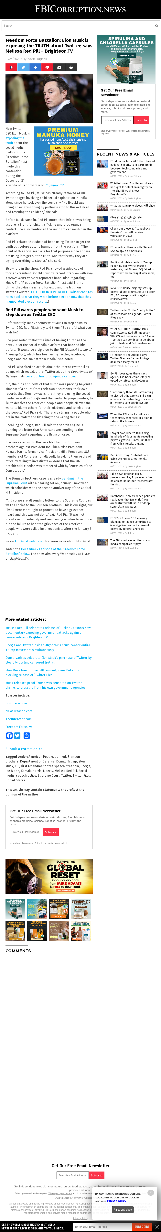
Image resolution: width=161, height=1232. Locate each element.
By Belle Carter (131, 255)
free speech (56, 766)
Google (85, 766)
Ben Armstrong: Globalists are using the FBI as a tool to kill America (129, 459)
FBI (17, 766)
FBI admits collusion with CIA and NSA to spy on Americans (131, 249)
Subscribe (141, 1227)
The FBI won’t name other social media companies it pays (130, 542)
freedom (72, 766)
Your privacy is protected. (22, 843)
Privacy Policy (80, 1218)
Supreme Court (48, 775)
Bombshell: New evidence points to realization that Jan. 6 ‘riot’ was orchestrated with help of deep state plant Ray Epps (132, 501)
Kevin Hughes (37, 59)
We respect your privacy (60, 1193)
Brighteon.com (16, 703)
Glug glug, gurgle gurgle (126, 217)
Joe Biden (12, 771)
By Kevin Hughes (133, 198)
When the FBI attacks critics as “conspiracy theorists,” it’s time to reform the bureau (131, 418)
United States (15, 780)
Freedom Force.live (19, 727)
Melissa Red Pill (66, 771)
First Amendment (33, 766)
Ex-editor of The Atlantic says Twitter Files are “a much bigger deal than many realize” (130, 358)
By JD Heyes (130, 281)
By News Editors (133, 176)
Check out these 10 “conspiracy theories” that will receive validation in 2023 (130, 232)
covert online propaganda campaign (52, 376)
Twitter (66, 775)
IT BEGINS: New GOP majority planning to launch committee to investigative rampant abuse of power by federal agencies (130, 524)
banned (60, 757)
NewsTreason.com (18, 711)
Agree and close (123, 1209)
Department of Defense (37, 761)
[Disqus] (49, 1005)
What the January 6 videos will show (132, 205)
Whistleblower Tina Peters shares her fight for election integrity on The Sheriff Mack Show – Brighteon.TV (131, 189)
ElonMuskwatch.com (29, 541)
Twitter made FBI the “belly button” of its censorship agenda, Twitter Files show (133, 314)
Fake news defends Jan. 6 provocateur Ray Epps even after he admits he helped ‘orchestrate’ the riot (131, 479)
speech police (26, 775)
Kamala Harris (31, 771)
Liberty (48, 771)
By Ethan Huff (130, 240)
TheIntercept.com (18, 719)
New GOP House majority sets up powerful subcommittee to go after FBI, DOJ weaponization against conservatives (132, 293)
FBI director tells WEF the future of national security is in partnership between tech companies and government (132, 167)
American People (40, 757)
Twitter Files (81, 775)
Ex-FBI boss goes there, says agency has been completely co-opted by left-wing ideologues (131, 377)
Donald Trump (66, 761)
